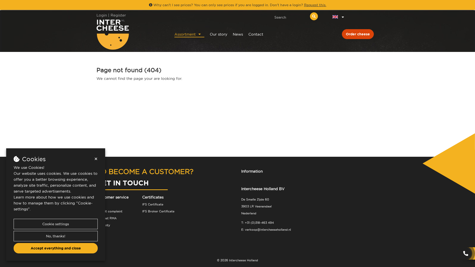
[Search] (314, 16)
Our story (218, 34)
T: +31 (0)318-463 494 (257, 222)
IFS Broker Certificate (158, 211)
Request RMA (106, 218)
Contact (255, 34)
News (238, 34)
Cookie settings (55, 224)
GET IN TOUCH (122, 183)
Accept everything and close (56, 248)
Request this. (315, 5)
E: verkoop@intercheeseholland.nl (266, 229)
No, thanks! (55, 236)
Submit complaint (109, 211)
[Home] (129, 34)
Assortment (185, 34)
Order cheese (358, 34)
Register (118, 15)
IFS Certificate (152, 204)
